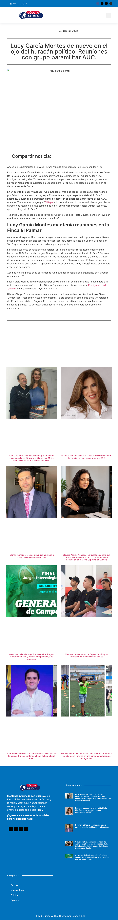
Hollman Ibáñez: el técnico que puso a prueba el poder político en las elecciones (31, 556)
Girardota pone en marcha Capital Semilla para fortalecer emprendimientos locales (87, 655)
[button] (108, 15)
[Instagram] (110, 3)
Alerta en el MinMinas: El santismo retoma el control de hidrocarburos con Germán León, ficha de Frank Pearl (31, 756)
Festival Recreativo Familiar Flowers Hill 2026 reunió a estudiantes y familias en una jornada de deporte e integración (86, 756)
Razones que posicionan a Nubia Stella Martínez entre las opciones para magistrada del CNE (86, 456)
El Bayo (49, 202)
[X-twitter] (102, 3)
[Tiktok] (106, 3)
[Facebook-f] (97, 3)
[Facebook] (11, 829)
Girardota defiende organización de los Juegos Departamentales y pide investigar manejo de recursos (31, 656)
